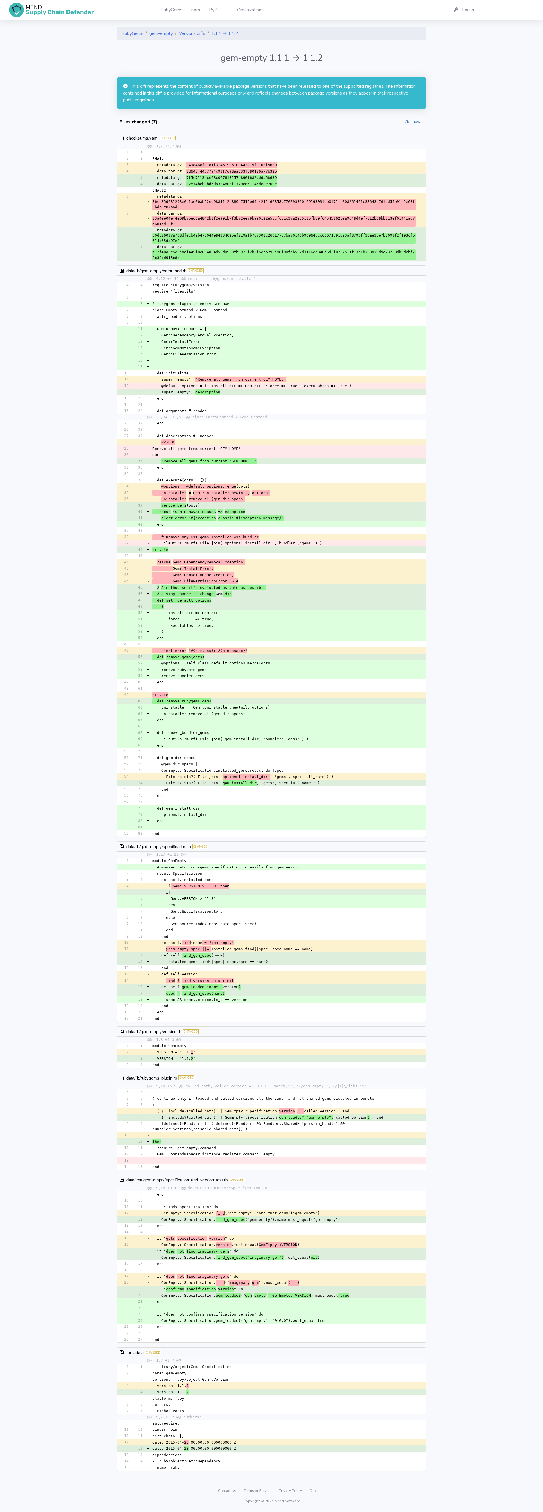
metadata (135, 1352)
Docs (314, 1490)
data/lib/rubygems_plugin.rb (151, 1078)
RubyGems (132, 33)
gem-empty (161, 33)
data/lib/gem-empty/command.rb (156, 270)
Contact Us (227, 1490)
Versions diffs (192, 33)
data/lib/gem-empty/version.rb (153, 1031)
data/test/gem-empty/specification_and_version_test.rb (177, 1180)
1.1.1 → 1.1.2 (224, 33)
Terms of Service (258, 1490)
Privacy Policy (291, 1490)
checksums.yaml (142, 138)
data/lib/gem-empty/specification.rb (158, 846)
